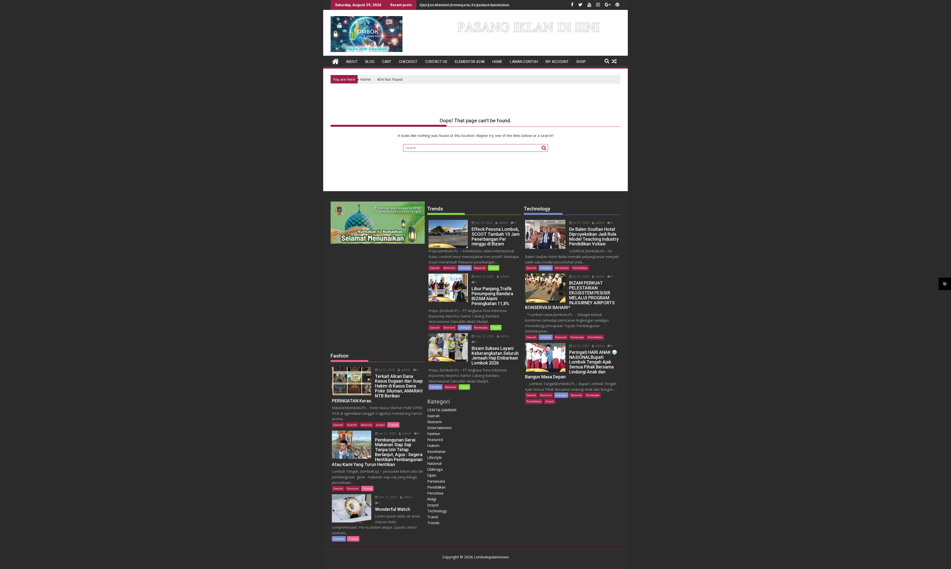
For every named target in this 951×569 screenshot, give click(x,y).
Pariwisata (481, 327)
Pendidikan (436, 487)
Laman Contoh (524, 61)
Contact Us (436, 61)
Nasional (366, 425)
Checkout (408, 61)
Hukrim (352, 425)
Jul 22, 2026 (386, 370)
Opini (431, 475)
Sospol (380, 425)
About (352, 61)
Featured (435, 439)
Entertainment (439, 427)
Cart (386, 61)
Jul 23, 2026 (580, 346)
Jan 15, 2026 (387, 433)
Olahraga (435, 469)
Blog (369, 61)
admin (405, 370)
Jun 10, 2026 (483, 223)
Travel (493, 268)
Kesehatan (436, 451)
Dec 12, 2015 (387, 497)
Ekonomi (353, 488)
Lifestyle (338, 539)
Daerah (338, 425)
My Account (557, 61)
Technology (437, 510)
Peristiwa (435, 493)
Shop (581, 61)
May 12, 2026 (484, 336)
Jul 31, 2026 (580, 223)
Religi (431, 498)
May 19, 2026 (484, 276)
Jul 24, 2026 (580, 276)
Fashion (433, 433)
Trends (393, 425)
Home (497, 61)
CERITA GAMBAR (441, 409)
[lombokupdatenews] (335, 60)
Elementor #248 (470, 61)
